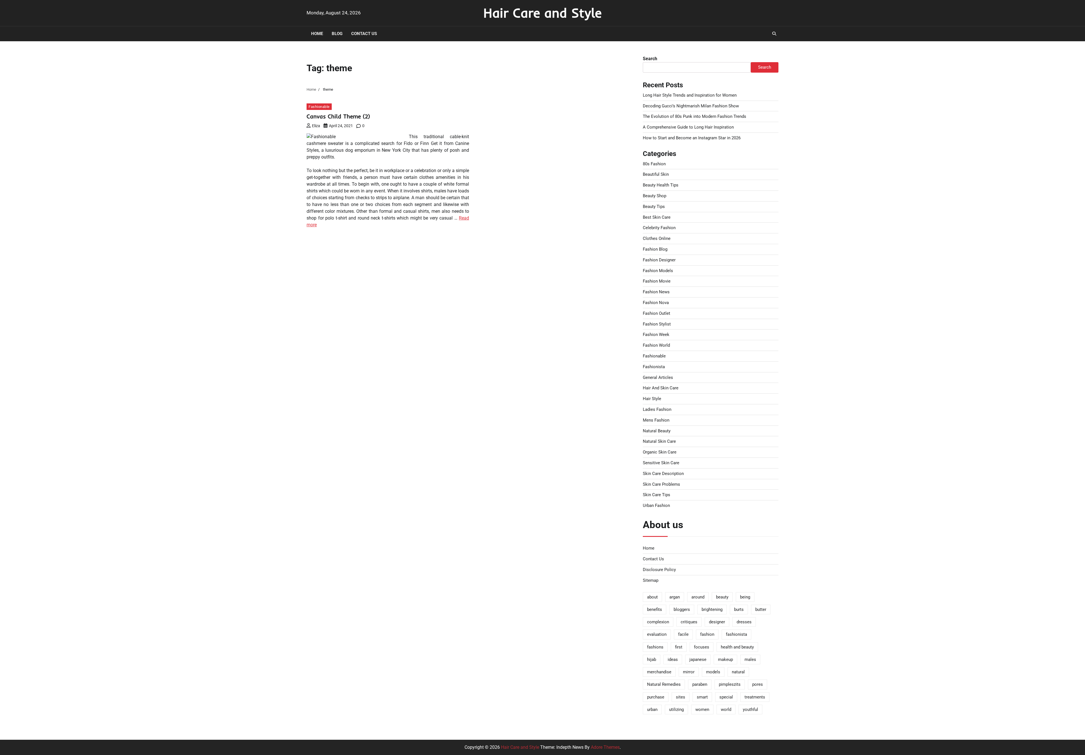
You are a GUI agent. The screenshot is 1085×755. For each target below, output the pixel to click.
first (678, 647)
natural (738, 671)
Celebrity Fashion (659, 227)
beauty (722, 597)
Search (650, 58)
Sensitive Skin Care (661, 462)
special (726, 697)
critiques (689, 621)
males (750, 659)
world (726, 709)
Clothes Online (656, 238)
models (713, 671)
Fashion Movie (656, 281)
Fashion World (656, 345)
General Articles (658, 377)
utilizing (676, 709)
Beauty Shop (654, 195)
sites (680, 697)
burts (739, 609)
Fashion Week (656, 334)
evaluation (657, 634)
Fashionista (654, 366)
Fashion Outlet (656, 313)
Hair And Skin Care (660, 387)
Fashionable (319, 107)
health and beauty (737, 647)
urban (652, 709)
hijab (651, 659)
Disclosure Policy (659, 569)
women (702, 709)
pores (757, 684)
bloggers (682, 609)
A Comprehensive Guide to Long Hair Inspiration (688, 127)
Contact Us (364, 33)
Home (317, 33)
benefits (654, 609)
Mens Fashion (656, 420)
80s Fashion (654, 163)
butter (760, 609)
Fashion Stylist (657, 324)
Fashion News (656, 291)
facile (683, 634)
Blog (337, 33)
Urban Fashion (656, 505)
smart (702, 697)
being (745, 597)
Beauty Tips (654, 206)
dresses (744, 621)
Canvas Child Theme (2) (338, 116)
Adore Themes (605, 747)
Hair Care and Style (542, 13)
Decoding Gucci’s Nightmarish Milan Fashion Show (691, 106)
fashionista (736, 634)
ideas (673, 659)
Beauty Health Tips (660, 185)
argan (674, 597)
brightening (712, 609)
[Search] (774, 33)
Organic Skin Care (659, 452)
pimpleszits (730, 684)
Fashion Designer (659, 259)
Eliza (316, 125)
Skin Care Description (663, 473)
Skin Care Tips (656, 494)
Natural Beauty (656, 430)
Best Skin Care (656, 217)
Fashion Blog (655, 249)
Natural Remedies (664, 684)
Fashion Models (658, 270)
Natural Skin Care (659, 441)
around (697, 597)
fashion (707, 634)
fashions (655, 647)
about (652, 597)
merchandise (659, 671)
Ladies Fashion (657, 409)
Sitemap (650, 580)
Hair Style (652, 398)
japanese (697, 659)
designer (717, 621)
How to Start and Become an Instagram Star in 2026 (692, 137)
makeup (725, 659)
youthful (750, 709)
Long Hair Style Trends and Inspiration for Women (690, 95)
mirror (689, 671)
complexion (658, 621)
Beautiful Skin (656, 174)
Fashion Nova (656, 302)
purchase (655, 697)
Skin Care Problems (661, 484)
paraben (699, 684)
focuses (701, 647)
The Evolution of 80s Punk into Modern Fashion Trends (694, 116)
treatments (755, 697)
